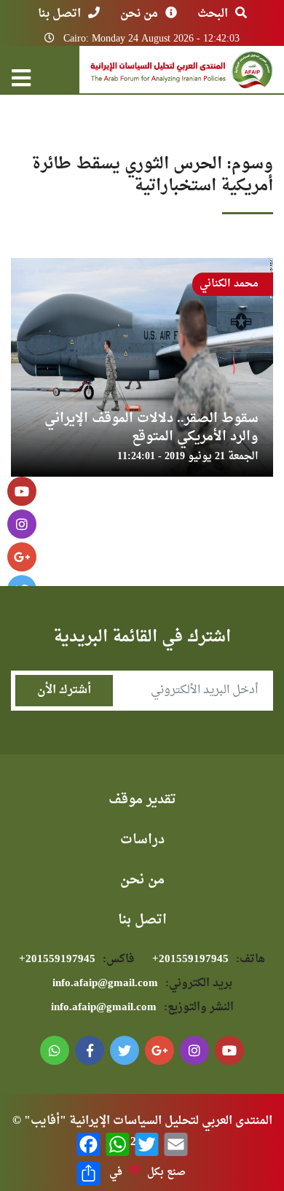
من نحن (139, 14)
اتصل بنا (59, 14)
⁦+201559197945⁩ (208, 959)
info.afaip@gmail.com (142, 983)
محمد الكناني (229, 284)
